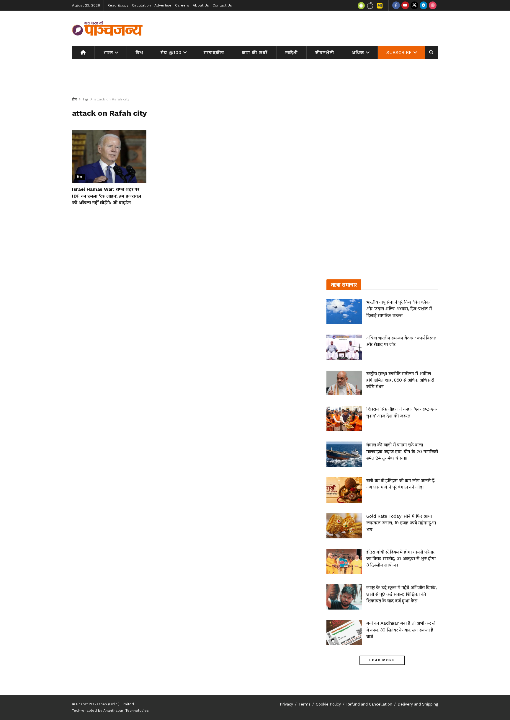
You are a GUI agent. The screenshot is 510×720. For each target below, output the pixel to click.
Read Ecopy (117, 5)
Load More (382, 660)
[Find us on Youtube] (405, 5)
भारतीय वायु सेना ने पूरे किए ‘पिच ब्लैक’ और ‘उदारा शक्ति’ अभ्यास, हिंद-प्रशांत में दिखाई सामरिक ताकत (399, 308)
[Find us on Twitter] (414, 5)
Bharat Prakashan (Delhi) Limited (105, 704)
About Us (201, 5)
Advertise (162, 5)
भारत (108, 52)
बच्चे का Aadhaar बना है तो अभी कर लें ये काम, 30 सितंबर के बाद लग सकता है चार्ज (400, 629)
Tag (85, 99)
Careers (182, 5)
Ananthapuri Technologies (126, 710)
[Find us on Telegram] (423, 5)
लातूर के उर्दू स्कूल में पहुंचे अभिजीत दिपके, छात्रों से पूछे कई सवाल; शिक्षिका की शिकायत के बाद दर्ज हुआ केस (401, 593)
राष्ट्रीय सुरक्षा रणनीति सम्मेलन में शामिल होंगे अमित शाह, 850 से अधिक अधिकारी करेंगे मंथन (400, 380)
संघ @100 (171, 52)
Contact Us (222, 5)
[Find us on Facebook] (396, 5)
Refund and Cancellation (369, 704)
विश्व (139, 52)
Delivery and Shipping (418, 704)
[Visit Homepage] (107, 28)
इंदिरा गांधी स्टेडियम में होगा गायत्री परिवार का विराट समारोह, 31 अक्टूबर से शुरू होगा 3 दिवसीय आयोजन (401, 558)
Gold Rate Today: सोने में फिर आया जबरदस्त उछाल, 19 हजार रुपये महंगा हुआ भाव (401, 522)
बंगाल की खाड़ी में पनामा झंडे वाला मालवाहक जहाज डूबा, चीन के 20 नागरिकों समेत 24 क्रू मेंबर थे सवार (402, 451)
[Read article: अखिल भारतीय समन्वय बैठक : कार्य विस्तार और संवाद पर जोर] (344, 347)
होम (74, 99)
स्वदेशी (291, 52)
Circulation (141, 5)
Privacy (286, 704)
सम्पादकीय (214, 52)
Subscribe (399, 52)
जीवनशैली (324, 52)
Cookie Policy (328, 704)
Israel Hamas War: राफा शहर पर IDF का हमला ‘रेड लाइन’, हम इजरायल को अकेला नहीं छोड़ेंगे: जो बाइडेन (106, 195)
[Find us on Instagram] (433, 5)
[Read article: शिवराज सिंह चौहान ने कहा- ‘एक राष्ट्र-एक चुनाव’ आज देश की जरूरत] (344, 418)
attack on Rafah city (111, 99)
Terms (304, 704)
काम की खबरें (255, 52)
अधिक (358, 52)
